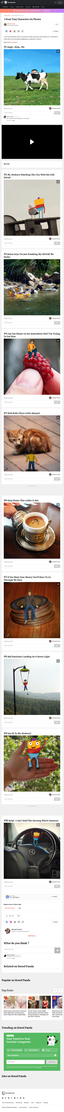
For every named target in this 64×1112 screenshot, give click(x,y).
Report (58, 106)
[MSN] (20, 1098)
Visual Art (7, 15)
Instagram (14, 42)
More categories (13, 1055)
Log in (60, 2)
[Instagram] (5, 1098)
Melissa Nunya (11, 955)
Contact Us (39, 1102)
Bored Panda (8, 1093)
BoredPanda (9, 2)
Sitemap (46, 1102)
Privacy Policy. (39, 1067)
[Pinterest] (8, 1098)
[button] (55, 990)
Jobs (32, 1102)
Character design (10, 908)
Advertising (19, 1102)
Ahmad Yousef (11, 23)
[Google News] (23, 1098)
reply (13, 120)
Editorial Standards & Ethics (9, 1107)
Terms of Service (33, 1107)
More (42, 7)
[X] (11, 1098)
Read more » (32, 935)
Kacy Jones (10, 116)
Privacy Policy (23, 1107)
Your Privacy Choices (8, 1102)
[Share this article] (58, 51)
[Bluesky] (14, 1098)
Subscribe (52, 1062)
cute (19, 908)
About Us (26, 1102)
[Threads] (17, 1098)
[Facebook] (2, 1098)
